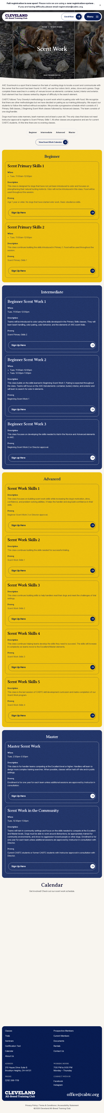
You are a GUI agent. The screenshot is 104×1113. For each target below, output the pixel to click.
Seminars (9, 1041)
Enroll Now (69, 17)
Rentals (57, 1046)
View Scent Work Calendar (50, 142)
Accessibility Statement (68, 1105)
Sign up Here (18, 457)
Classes (8, 1031)
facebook (58, 1081)
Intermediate (46, 132)
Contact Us (59, 1051)
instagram (58, 1085)
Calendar (9, 1051)
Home (44, 27)
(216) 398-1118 (12, 1080)
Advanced (60, 132)
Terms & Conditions (47, 1105)
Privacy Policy (31, 1105)
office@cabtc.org (83, 1094)
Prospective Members (64, 1031)
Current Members (61, 1036)
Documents (59, 1041)
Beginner (33, 132)
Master (72, 132)
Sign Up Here (18, 212)
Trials (7, 1036)
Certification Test (13, 1046)
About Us (9, 1056)
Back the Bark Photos (52, 75)
